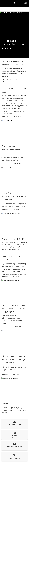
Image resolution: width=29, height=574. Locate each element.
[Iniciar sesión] (25, 3)
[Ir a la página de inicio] (14, 3)
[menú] (3, 3)
